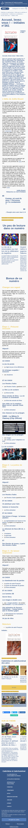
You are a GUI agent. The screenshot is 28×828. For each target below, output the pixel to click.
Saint (8, 187)
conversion (8, 131)
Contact (9, 806)
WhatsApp (14, 715)
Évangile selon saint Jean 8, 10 (16, 212)
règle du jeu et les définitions (15, 367)
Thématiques (10, 790)
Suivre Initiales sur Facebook (10, 691)
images (9, 438)
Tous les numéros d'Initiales (9, 658)
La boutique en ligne (8, 706)
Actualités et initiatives (13, 779)
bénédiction (15, 257)
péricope (8, 535)
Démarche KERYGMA (12, 796)
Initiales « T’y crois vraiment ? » (16, 604)
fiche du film (10, 393)
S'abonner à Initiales (8, 220)
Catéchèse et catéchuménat (7, 12)
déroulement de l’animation (14, 614)
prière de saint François (13, 583)
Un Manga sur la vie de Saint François (10, 677)
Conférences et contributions (15, 14)
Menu (4, 8)
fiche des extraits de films (14, 400)
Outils (8, 793)
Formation (10, 787)
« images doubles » (13, 603)
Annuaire (9, 799)
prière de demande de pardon (15, 585)
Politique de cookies (14, 826)
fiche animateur (11, 410)
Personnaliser (20, 824)
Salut (20, 161)
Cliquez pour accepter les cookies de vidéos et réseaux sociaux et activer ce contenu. (14, 427)
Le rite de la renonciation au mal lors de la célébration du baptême (10, 250)
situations (10, 375)
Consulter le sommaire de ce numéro (12, 217)
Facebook (7, 712)
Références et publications (11, 783)
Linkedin (22, 712)
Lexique (9, 803)
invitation (8, 533)
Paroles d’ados (11, 386)
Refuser (8, 824)
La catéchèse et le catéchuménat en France (14, 775)
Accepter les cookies (14, 819)
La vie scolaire (7, 446)
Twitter (15, 712)
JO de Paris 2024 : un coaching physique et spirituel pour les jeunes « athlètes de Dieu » (10, 741)
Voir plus (14, 687)
